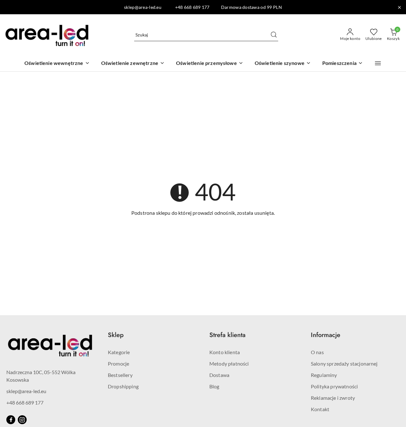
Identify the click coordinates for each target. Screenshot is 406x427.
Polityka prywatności (334, 386)
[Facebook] (10, 419)
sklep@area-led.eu (26, 391)
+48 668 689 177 (24, 402)
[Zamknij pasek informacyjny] (399, 7)
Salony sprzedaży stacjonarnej (344, 363)
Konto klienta (224, 352)
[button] (378, 63)
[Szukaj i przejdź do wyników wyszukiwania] (273, 35)
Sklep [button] (116, 335)
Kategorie (119, 352)
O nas (317, 352)
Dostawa (219, 375)
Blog (214, 386)
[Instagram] (22, 419)
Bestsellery (120, 375)
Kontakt (320, 409)
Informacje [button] (325, 335)
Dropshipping (123, 386)
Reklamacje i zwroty (333, 398)
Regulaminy (324, 375)
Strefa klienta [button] (227, 335)
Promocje (118, 363)
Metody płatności (229, 363)
